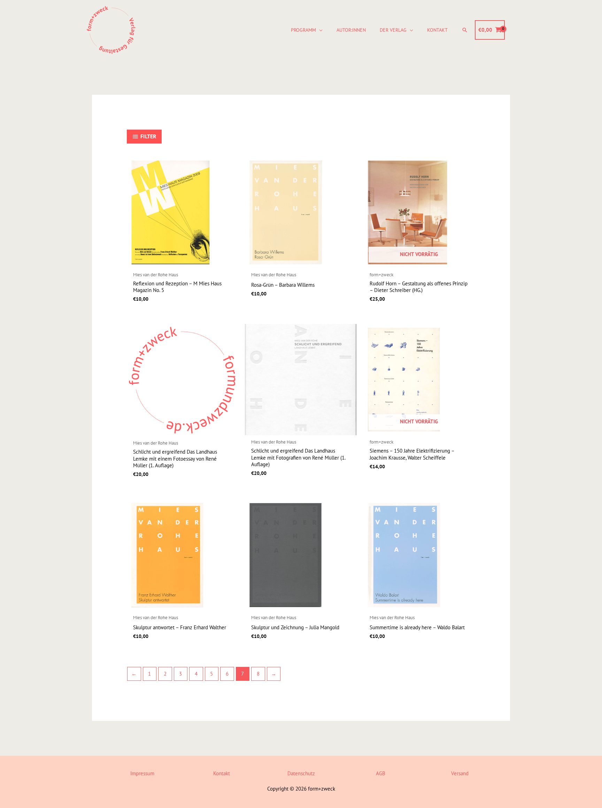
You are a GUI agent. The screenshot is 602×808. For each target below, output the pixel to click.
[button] (319, 30)
